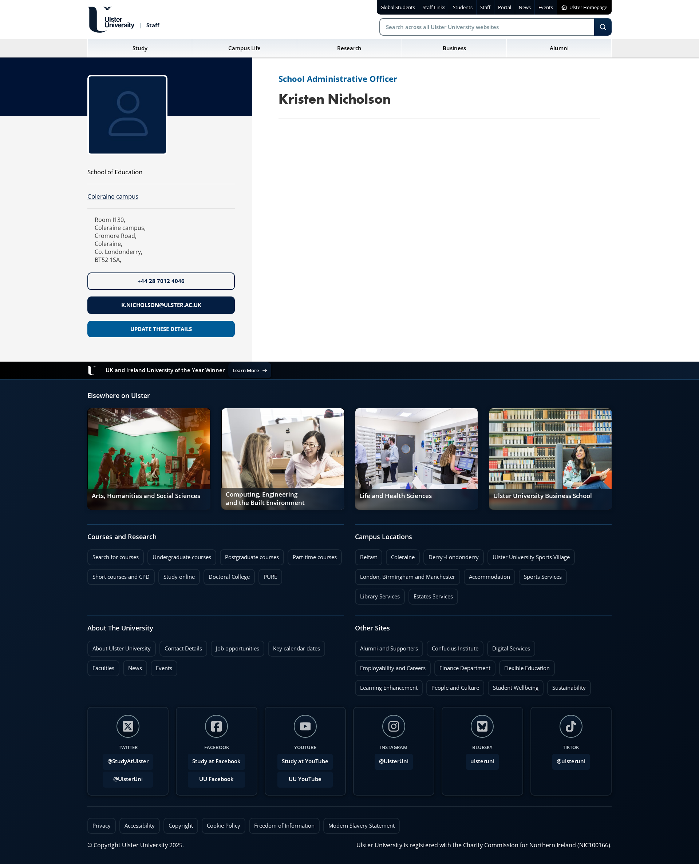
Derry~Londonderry (451, 555)
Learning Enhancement (386, 686)
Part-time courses (312, 555)
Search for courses (115, 557)
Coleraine (400, 555)
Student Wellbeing (513, 686)
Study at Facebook (216, 761)
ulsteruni (482, 761)
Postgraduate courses (249, 555)
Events (161, 666)
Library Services (377, 594)
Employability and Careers (390, 666)
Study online (176, 575)
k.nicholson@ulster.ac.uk (161, 305)
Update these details (161, 329)
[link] (148, 459)
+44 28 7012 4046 (161, 281)
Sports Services (540, 575)
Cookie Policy (223, 825)
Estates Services (430, 594)
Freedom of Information (284, 825)
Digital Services (508, 646)
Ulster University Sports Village (531, 557)
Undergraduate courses (179, 555)
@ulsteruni (568, 759)
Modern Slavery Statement (361, 825)
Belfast (366, 555)
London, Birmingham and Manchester (407, 577)
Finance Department (462, 666)
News (132, 666)
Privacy (101, 825)
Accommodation (487, 575)
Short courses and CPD (118, 575)
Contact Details (183, 648)
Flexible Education (524, 666)
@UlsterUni (123, 777)
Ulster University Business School (542, 496)
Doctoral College (227, 575)
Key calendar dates (296, 648)
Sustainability (566, 686)
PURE (270, 577)
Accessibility (140, 825)
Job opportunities (237, 648)
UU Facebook (216, 779)
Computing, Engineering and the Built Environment (265, 499)
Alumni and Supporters (386, 646)
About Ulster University (121, 648)
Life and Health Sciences (395, 496)
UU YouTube (305, 779)
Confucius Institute (452, 646)
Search (603, 27)
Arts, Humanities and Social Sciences (146, 496)
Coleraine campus (112, 196)
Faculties (103, 668)
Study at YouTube (305, 761)
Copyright (181, 825)
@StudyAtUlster (128, 761)
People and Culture (452, 686)
